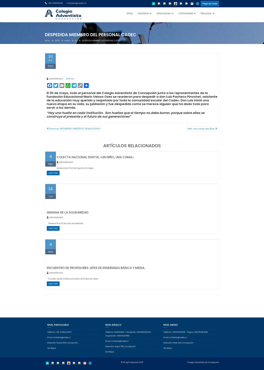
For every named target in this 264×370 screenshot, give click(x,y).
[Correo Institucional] (192, 3)
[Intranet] (186, 3)
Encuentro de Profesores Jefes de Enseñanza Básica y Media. (96, 268)
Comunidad (185, 13)
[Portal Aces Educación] (153, 3)
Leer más (53, 172)
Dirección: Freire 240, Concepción (178, 342)
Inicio (130, 13)
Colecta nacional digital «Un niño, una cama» (95, 157)
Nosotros (143, 13)
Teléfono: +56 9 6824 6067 (59, 332)
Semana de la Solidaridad (67, 212)
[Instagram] (164, 3)
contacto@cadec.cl (76, 3)
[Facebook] (159, 3)
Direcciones (163, 13)
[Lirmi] (175, 3)
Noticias (70, 78)
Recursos (206, 13)
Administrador (56, 78)
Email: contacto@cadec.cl (59, 337)
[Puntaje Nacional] (197, 3)
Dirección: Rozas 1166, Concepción (62, 342)
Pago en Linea (209, 3)
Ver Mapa (51, 348)
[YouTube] (170, 3)
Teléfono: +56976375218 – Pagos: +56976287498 (185, 332)
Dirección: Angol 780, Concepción (120, 346)
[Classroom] (181, 3)
